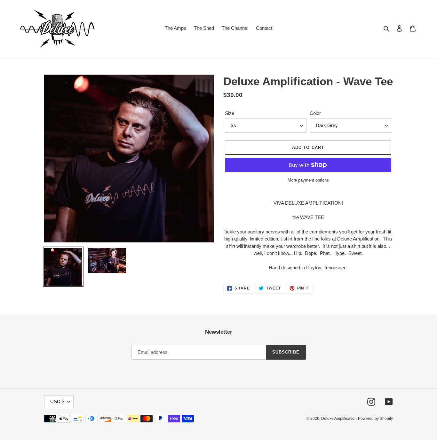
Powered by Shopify (375, 418)
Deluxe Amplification (339, 418)
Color (315, 113)
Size (229, 113)
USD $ (57, 401)
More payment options (308, 180)
